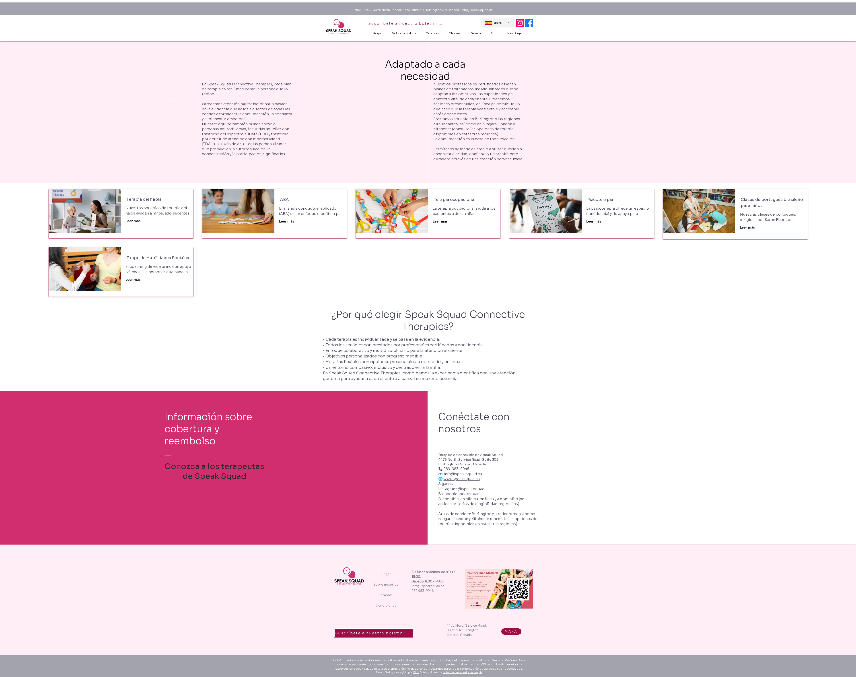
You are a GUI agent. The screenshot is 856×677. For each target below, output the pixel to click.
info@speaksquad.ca (477, 10)
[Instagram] (520, 23)
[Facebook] (529, 23)
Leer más (133, 221)
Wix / (416, 672)
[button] (454, 33)
